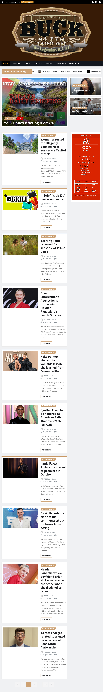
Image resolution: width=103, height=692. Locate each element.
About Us (73, 64)
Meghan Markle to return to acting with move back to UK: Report (83, 91)
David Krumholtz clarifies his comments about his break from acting (52, 520)
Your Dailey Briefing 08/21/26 (29, 123)
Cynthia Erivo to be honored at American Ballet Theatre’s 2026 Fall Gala (52, 417)
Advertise (60, 64)
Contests (38, 64)
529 (45, 684)
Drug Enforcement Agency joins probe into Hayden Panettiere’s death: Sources (51, 304)
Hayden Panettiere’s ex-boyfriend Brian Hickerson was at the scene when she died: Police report (52, 580)
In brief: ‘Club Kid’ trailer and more (53, 197)
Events (49, 64)
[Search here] (100, 64)
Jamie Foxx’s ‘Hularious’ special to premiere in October (53, 469)
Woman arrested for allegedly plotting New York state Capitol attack (53, 146)
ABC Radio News (50, 158)
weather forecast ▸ (86, 196)
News (26, 64)
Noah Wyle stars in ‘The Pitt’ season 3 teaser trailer (83, 112)
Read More (46, 182)
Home (5, 64)
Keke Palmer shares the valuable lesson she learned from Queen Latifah (52, 364)
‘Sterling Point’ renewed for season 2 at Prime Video (53, 246)
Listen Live (16, 64)
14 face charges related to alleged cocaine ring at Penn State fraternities (53, 640)
